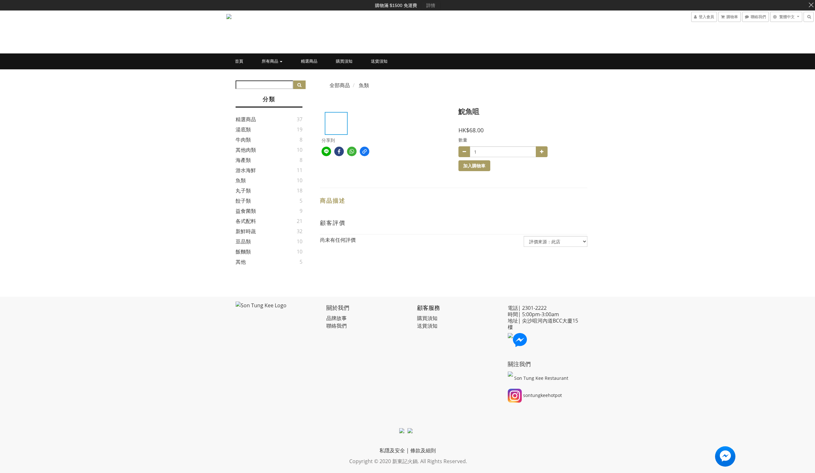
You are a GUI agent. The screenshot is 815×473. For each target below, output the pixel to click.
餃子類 (243, 200)
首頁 (239, 61)
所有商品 (270, 61)
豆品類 (243, 241)
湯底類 (243, 129)
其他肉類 (246, 149)
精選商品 (309, 61)
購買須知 (344, 61)
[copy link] (364, 151)
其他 (241, 261)
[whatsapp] (352, 151)
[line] (326, 151)
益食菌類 (246, 210)
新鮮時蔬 (246, 231)
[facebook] (339, 151)
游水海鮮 (246, 170)
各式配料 (246, 221)
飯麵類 (243, 251)
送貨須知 (379, 61)
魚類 (241, 180)
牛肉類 (243, 139)
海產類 (243, 160)
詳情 (430, 5)
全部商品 (340, 85)
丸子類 (243, 190)
